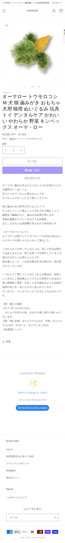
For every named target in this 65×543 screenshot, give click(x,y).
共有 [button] (8, 341)
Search (9, 449)
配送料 (12, 139)
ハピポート (28, 537)
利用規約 (10, 470)
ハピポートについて (16, 497)
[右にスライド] (39, 86)
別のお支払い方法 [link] (32, 177)
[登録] (55, 517)
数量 (4, 144)
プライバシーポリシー (17, 463)
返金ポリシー (13, 477)
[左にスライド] (25, 86)
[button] (3, 10)
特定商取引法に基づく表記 (20, 456)
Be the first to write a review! (32, 407)
